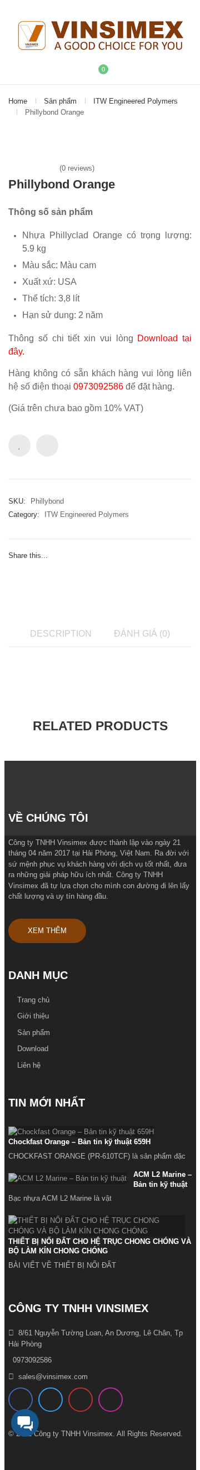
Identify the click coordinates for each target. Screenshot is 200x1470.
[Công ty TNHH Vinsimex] (100, 35)
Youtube (80, 1399)
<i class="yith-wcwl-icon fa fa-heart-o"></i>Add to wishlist (19, 445)
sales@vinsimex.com (53, 1376)
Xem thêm (47, 930)
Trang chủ (33, 1000)
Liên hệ (29, 1065)
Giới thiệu (33, 1016)
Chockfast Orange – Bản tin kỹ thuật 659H (79, 1142)
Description (61, 633)
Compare (47, 445)
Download (32, 1048)
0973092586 (32, 1360)
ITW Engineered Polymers (135, 101)
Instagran (110, 1399)
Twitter (50, 1399)
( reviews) (76, 168)
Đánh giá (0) (142, 633)
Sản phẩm (60, 101)
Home (17, 101)
